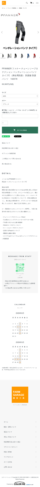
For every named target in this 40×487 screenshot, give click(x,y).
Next (38, 32)
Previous (2, 32)
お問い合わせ (8, 467)
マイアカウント (8, 457)
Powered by (10, 484)
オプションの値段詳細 (9, 153)
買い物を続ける (6, 164)
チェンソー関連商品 (12, 8)
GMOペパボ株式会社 (31, 477)
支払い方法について (10, 437)
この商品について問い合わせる (11, 158)
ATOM (10, 452)
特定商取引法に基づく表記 (10, 148)
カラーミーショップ (7, 477)
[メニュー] (37, 3)
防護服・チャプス (23, 8)
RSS (5, 452)
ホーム (3, 8)
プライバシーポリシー (10, 447)
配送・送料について (10, 427)
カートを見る (8, 462)
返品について (6, 143)
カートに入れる (22, 130)
